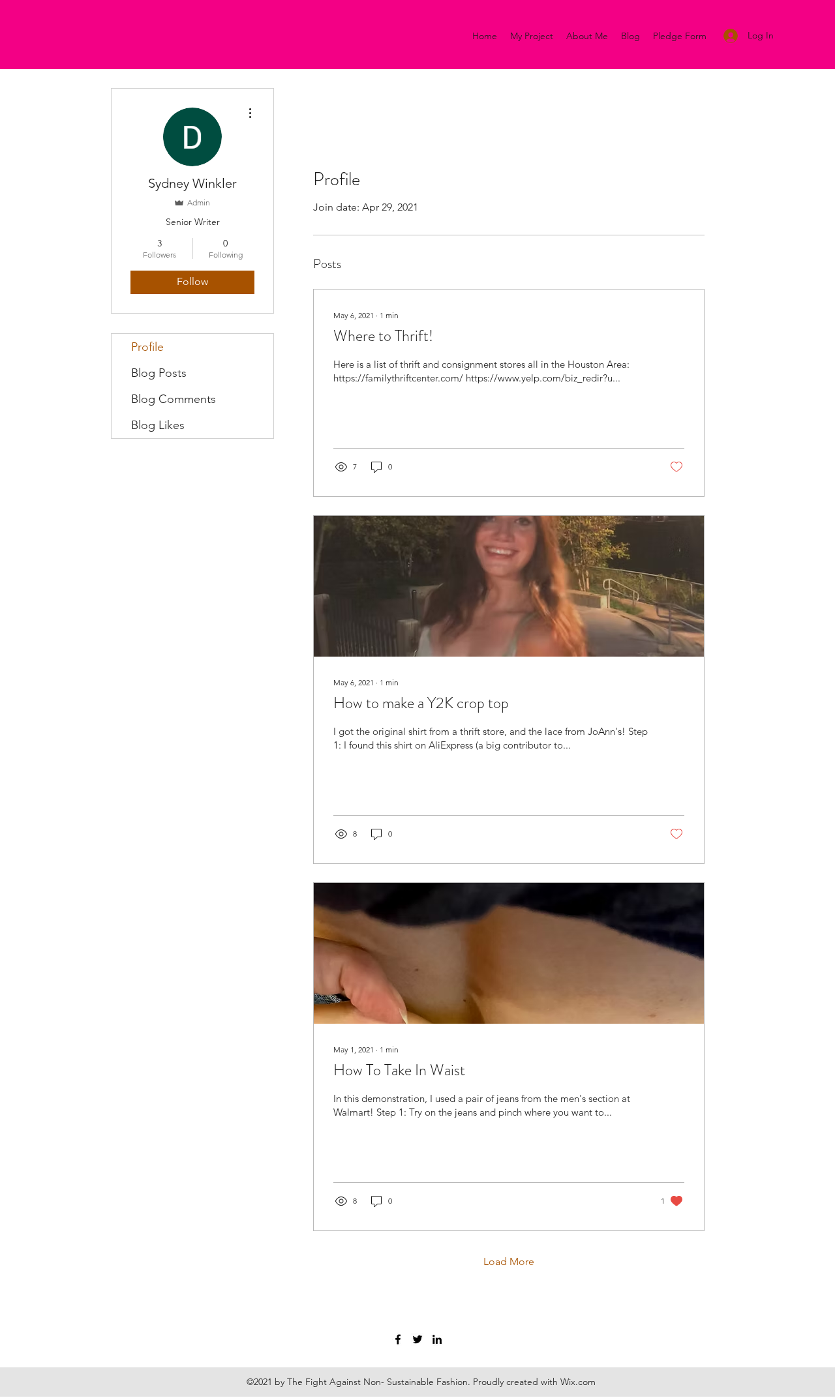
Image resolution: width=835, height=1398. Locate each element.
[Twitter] (417, 1339)
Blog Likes (158, 425)
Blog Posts (159, 373)
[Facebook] (397, 1339)
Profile (147, 347)
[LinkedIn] (437, 1339)
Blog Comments (173, 399)
